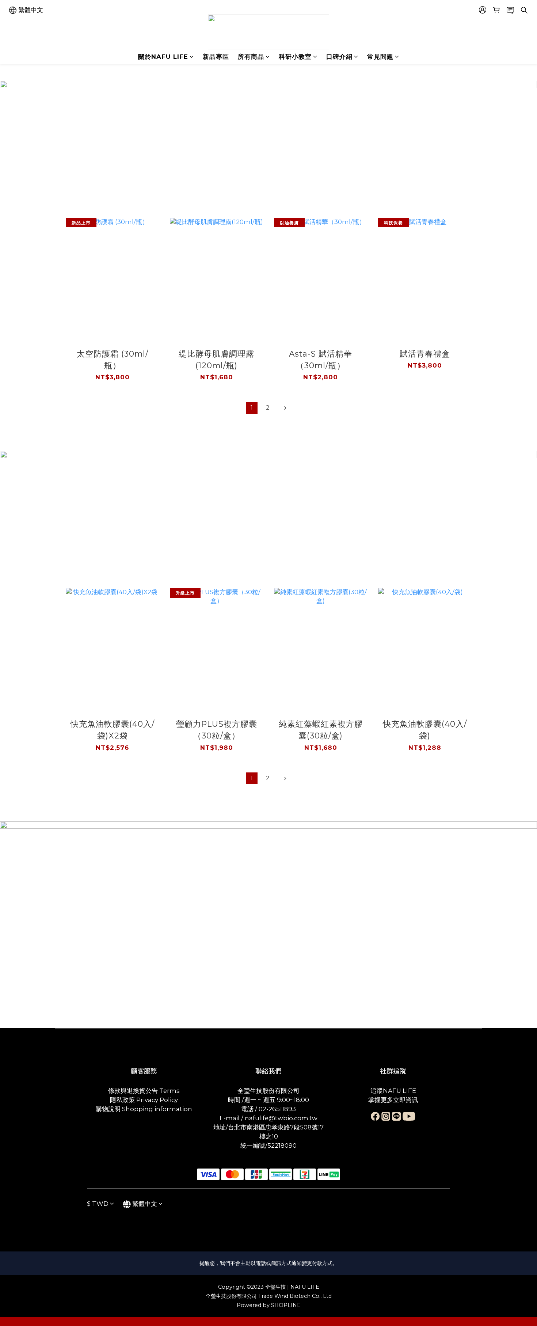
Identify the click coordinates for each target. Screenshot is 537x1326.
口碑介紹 (339, 56)
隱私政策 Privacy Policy (144, 1099)
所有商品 (251, 56)
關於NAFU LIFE (163, 56)
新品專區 (216, 56)
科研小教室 (295, 56)
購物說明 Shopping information (144, 1109)
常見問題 (380, 56)
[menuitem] (252, 408)
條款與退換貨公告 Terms (144, 1090)
